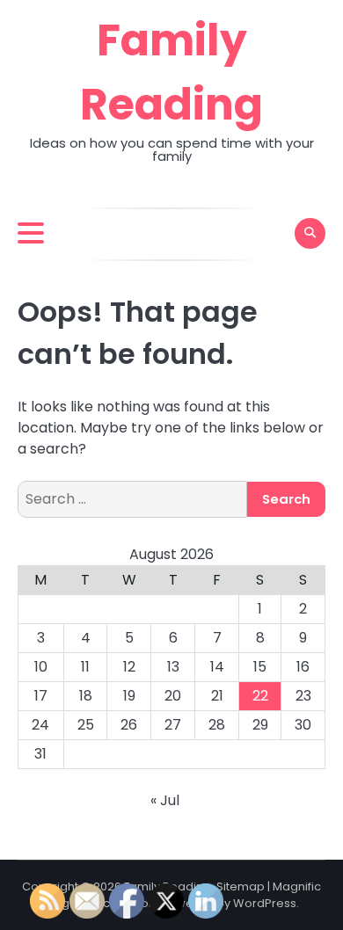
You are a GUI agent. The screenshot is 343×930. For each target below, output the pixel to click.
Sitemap (240, 886)
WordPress (264, 903)
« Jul (164, 800)
